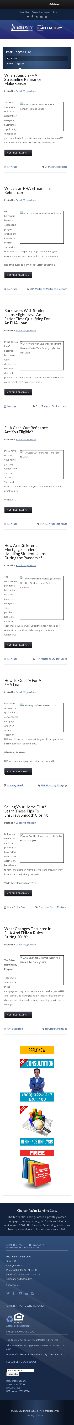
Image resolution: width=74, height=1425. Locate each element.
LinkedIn (40, 16)
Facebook (31, 16)
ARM (47, 166)
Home (10, 63)
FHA (53, 166)
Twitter (27, 16)
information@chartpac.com (27, 1274)
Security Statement (35, 1415)
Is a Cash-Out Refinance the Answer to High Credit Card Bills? (35, 1354)
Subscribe (13, 1374)
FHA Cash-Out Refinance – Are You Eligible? (27, 429)
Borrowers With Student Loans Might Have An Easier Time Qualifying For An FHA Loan (27, 316)
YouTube (36, 16)
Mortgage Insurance (56, 288)
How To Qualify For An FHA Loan (24, 682)
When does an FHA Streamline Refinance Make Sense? (22, 79)
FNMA (53, 1028)
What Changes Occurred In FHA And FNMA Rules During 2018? (27, 932)
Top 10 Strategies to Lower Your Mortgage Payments (32, 1339)
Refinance (61, 523)
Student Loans (59, 406)
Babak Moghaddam (26, 91)
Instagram (33, 1293)
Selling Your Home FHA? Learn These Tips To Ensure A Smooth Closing (26, 810)
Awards (35, 12)
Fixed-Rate (61, 166)
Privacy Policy (23, 12)
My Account (45, 12)
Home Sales (50, 907)
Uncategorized (15, 785)
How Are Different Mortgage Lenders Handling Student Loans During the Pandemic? (25, 551)
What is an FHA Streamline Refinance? (27, 190)
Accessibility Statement (18, 1325)
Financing (51, 785)
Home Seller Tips (16, 907)
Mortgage (12, 166)
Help (55, 12)
